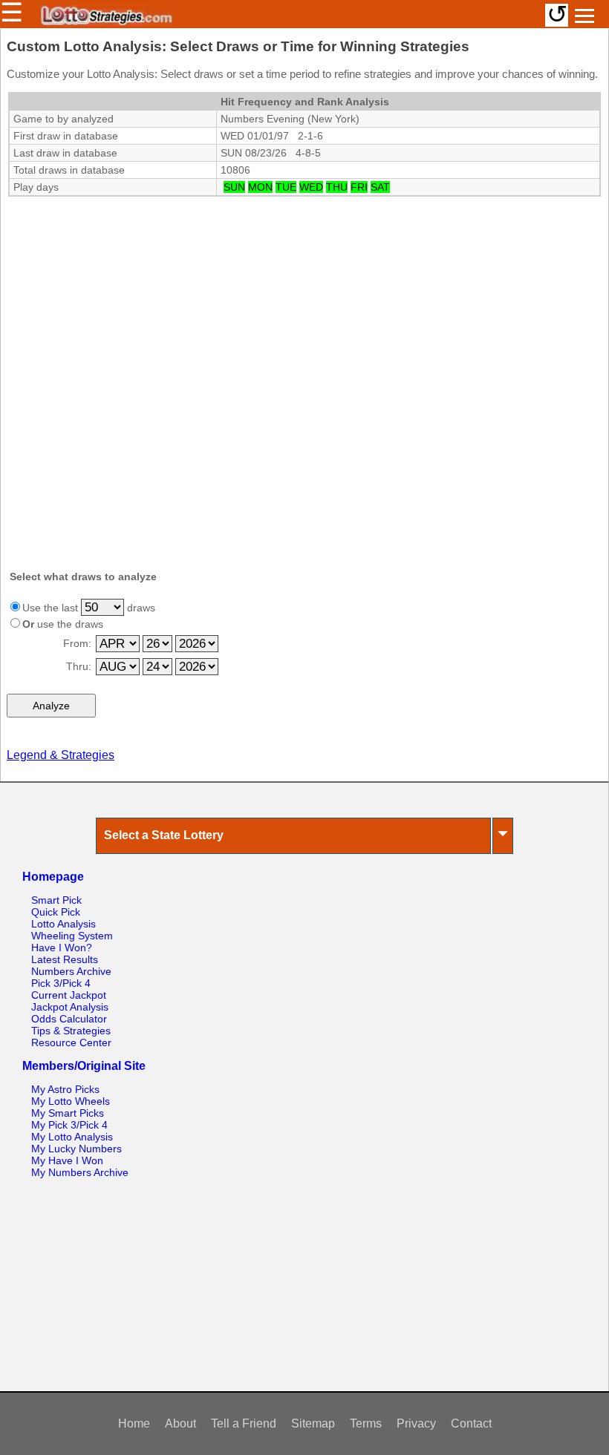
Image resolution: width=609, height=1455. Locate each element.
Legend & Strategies (60, 755)
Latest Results (64, 959)
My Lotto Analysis (72, 1137)
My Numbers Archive (79, 1172)
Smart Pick (56, 900)
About (180, 1423)
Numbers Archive (71, 971)
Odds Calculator (69, 1019)
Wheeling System (72, 936)
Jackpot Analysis (69, 1007)
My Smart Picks (67, 1113)
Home (134, 1423)
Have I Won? (61, 947)
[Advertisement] (304, 291)
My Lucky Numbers (76, 1149)
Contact (471, 1423)
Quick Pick (55, 912)
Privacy (416, 1423)
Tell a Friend (243, 1423)
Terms (366, 1423)
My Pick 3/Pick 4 (69, 1125)
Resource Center (71, 1042)
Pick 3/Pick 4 (61, 983)
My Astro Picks (65, 1089)
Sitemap (313, 1423)
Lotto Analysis (63, 924)
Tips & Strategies (71, 1031)
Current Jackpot (68, 995)
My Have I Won (67, 1160)
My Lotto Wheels (70, 1101)
